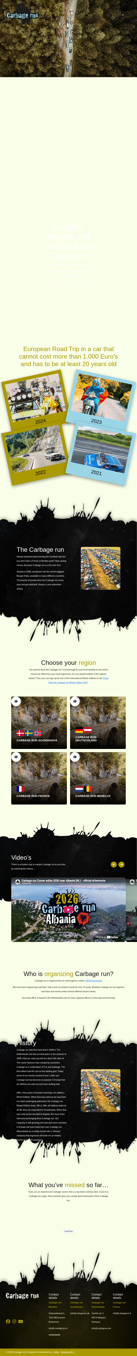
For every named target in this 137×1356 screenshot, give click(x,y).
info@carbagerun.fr (122, 1313)
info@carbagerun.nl (58, 1328)
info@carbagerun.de (101, 1328)
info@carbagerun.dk (79, 1313)
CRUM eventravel (93, 981)
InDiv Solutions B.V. (63, 1352)
